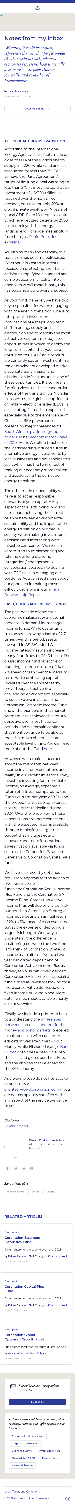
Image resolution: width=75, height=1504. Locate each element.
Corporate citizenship (25, 1443)
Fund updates (50, 1458)
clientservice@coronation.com (31, 1089)
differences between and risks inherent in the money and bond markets (35, 1024)
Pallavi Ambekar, (18, 1256)
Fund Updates (12, 1232)
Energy (51, 1191)
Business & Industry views (28, 1436)
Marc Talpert (38, 1353)
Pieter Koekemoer (18, 91)
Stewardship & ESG (23, 1458)
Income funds (15, 1191)
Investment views (49, 1450)
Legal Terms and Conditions (22, 1491)
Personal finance (22, 1465)
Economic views (22, 1450)
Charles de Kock (58, 1256)
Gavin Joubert (16, 1353)
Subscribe (37, 1402)
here (48, 749)
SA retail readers (16, 1126)
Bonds (35, 1191)
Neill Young (36, 1256)
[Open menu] (6, 8)
